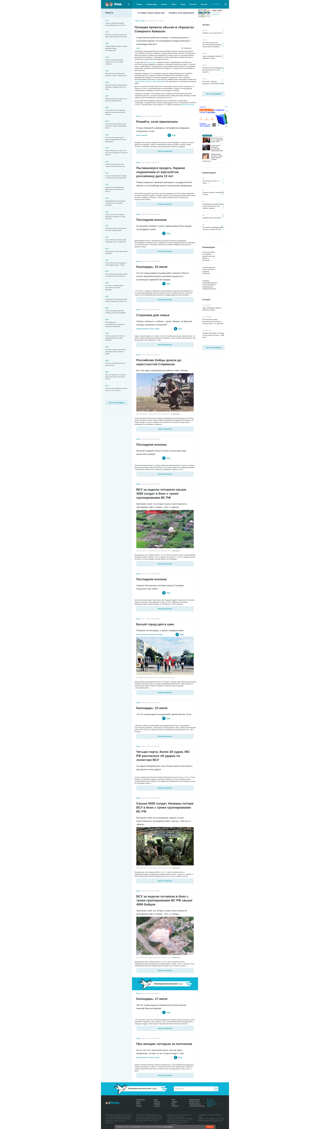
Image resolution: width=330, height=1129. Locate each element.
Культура (204, 4)
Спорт (173, 1099)
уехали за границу (187, 104)
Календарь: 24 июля (151, 267)
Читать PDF (215, 14)
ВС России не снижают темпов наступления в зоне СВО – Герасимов (114, 287)
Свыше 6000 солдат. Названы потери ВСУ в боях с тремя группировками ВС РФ (164, 807)
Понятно (209, 1127)
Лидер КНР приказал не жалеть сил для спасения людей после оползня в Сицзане (116, 152)
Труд (173, 135)
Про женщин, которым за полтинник (164, 1044)
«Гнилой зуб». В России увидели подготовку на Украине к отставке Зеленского (115, 216)
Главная (139, 4)
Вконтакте (210, 1099)
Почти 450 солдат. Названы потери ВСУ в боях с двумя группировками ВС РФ (115, 126)
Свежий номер (152, 4)
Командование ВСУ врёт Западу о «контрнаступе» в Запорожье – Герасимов (115, 203)
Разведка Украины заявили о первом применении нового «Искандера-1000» (116, 48)
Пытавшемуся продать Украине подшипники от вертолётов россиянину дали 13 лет (160, 172)
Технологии (175, 1106)
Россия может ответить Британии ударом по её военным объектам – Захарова (115, 112)
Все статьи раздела (116, 403)
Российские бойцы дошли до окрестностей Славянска (158, 362)
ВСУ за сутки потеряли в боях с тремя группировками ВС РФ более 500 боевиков (115, 139)
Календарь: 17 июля (151, 999)
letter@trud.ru (175, 1124)
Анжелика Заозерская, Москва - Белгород (149, 634)
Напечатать (187, 48)
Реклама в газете (194, 1102)
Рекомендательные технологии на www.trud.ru (197, 1105)
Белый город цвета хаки (155, 624)
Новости (164, 4)
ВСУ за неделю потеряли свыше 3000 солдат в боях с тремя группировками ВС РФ (161, 493)
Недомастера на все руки (211, 218)
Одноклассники (212, 1104)
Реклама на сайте (194, 1099)
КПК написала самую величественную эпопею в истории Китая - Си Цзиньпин (212, 321)
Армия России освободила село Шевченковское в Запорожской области (114, 189)
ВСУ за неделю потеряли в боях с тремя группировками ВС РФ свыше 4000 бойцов (164, 900)
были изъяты (151, 62)
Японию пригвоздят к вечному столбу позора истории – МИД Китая (213, 335)
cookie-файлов (168, 1127)
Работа (173, 4)
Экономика (157, 1104)
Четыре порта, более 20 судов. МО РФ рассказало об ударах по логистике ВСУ (163, 756)
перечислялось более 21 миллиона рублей (150, 81)
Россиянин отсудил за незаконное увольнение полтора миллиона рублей (115, 351)
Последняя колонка (151, 219)
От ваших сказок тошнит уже (151, 13)
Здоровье (174, 1102)
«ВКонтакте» (176, 414)
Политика (193, 4)
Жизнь (183, 4)
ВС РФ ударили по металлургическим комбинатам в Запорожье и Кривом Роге (115, 324)
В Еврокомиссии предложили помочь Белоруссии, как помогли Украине (213, 206)
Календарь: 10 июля (151, 708)
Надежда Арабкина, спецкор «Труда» (148, 328)
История (138, 1106)
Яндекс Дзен (211, 1102)
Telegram (210, 1106)
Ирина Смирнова (141, 135)
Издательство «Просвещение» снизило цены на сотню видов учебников (114, 62)
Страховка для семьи (152, 315)
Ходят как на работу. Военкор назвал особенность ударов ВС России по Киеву (116, 87)
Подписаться (215, 1088)
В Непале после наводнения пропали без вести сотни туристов (212, 70)
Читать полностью (165, 151)
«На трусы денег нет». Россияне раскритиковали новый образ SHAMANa (114, 338)
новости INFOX (207, 135)
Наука (173, 1104)
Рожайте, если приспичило (181, 13)
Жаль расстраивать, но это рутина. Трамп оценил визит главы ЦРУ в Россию (115, 377)
